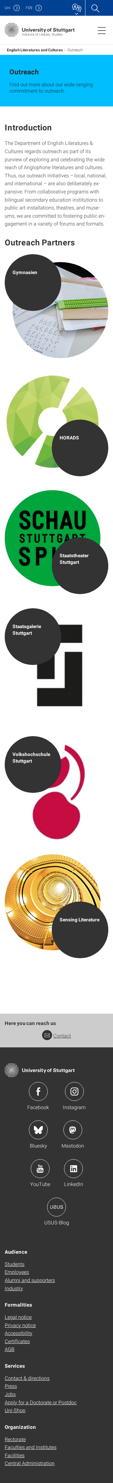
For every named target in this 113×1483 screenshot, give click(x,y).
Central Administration (30, 1463)
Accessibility (18, 1333)
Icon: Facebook (38, 1091)
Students (14, 1264)
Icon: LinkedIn (73, 1168)
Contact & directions (27, 1378)
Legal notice (18, 1317)
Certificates (17, 1341)
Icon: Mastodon (72, 1129)
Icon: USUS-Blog (56, 1207)
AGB (9, 1349)
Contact (62, 1035)
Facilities (14, 1455)
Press (11, 1386)
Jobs (10, 1394)
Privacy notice (20, 1325)
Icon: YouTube (40, 1168)
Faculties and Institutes (30, 1447)
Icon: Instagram (74, 1091)
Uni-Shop (15, 1410)
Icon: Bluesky (38, 1129)
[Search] (95, 7)
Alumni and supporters (30, 1280)
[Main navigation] (101, 30)
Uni (7, 7)
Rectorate (15, 1439)
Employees (17, 1271)
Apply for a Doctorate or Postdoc (41, 1402)
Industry (14, 1288)
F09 (29, 7)
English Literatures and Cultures (35, 49)
